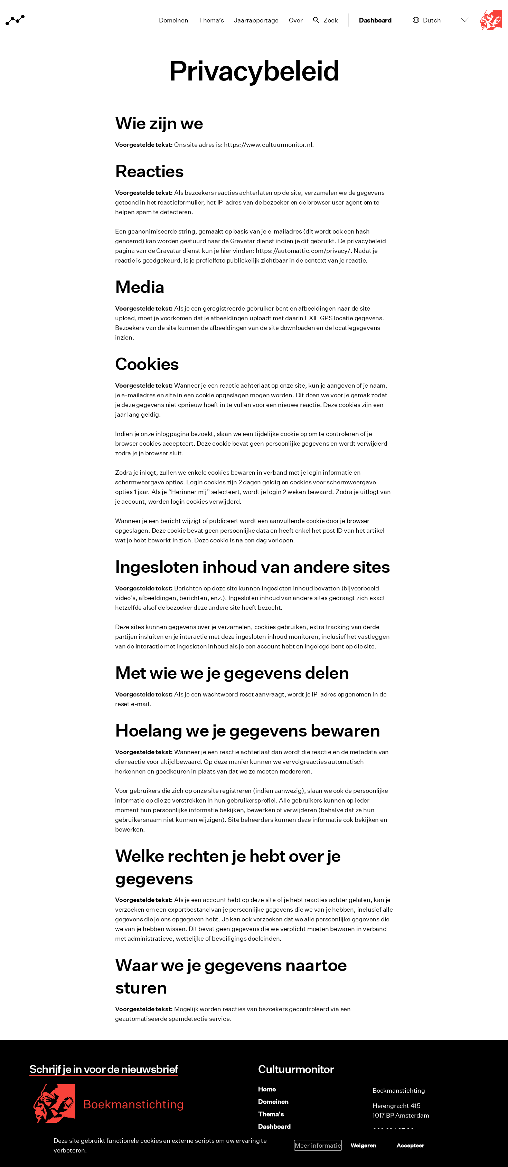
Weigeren (363, 1145)
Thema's (271, 1114)
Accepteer (410, 1145)
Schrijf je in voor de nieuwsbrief (103, 1069)
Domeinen (173, 20)
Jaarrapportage (256, 20)
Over (296, 20)
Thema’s (211, 20)
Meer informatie (318, 1145)
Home (267, 1089)
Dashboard (375, 20)
